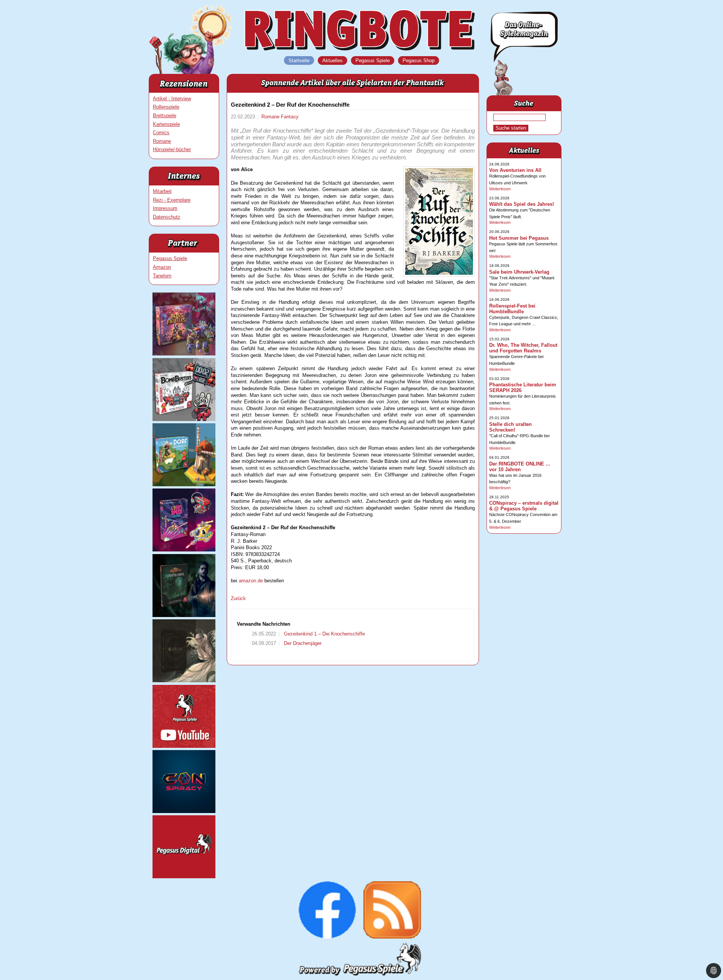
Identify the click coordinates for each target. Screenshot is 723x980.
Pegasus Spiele (170, 258)
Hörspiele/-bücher (172, 149)
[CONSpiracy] (184, 811)
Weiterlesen (500, 189)
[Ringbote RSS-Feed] (392, 937)
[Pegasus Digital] (184, 876)
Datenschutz (166, 217)
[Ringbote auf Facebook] (327, 937)
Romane (162, 141)
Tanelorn (162, 276)
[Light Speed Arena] (184, 550)
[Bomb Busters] (184, 419)
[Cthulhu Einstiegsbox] (184, 615)
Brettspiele (164, 115)
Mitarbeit (162, 191)
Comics (161, 132)
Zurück (238, 598)
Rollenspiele (166, 107)
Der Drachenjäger (302, 643)
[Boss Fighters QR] (184, 354)
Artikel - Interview (172, 98)
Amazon (162, 267)
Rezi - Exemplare (172, 200)
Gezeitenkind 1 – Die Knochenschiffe (323, 634)
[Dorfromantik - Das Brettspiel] (184, 484)
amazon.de (251, 580)
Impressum (165, 208)
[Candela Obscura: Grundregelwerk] (184, 680)
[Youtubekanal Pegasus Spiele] (184, 746)
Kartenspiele (166, 124)
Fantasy (290, 116)
